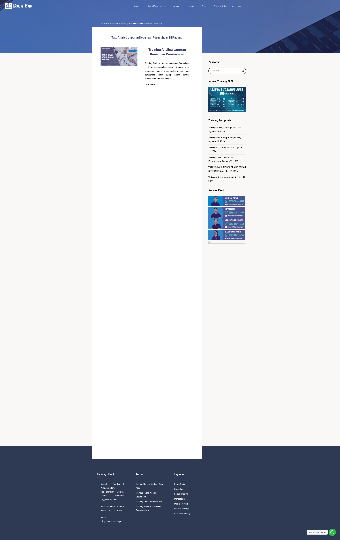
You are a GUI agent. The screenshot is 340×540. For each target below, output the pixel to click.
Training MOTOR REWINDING (221, 147)
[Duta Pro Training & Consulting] (18, 6)
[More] (239, 6)
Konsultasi (179, 489)
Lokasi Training (181, 494)
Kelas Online (180, 484)
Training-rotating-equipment (221, 177)
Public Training (181, 504)
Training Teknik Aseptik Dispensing (224, 137)
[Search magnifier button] (243, 71)
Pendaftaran (180, 499)
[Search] (232, 6)
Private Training (181, 508)
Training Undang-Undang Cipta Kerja (224, 127)
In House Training (182, 513)
